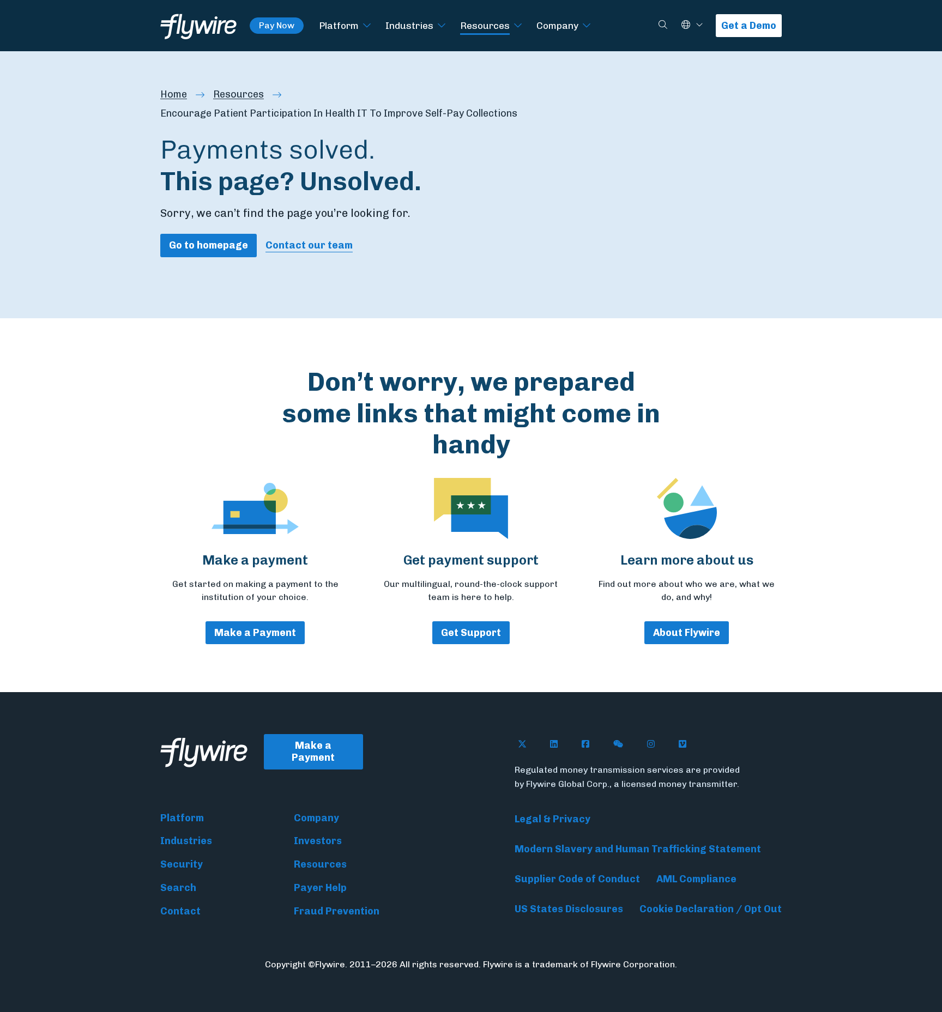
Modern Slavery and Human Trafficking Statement (638, 849)
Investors (318, 841)
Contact (180, 911)
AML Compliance (696, 879)
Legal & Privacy (552, 819)
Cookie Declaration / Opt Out (710, 909)
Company (557, 25)
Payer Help (320, 888)
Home (173, 94)
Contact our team (309, 245)
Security (181, 864)
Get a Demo (748, 26)
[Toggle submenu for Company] (586, 26)
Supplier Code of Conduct (577, 879)
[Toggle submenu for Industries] (441, 26)
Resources (485, 25)
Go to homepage (208, 245)
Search (178, 888)
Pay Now (276, 25)
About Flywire (686, 633)
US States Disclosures (569, 909)
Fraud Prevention (336, 911)
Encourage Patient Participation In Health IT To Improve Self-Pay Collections (338, 113)
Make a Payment (255, 633)
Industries (409, 25)
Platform (339, 25)
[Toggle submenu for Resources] (517, 26)
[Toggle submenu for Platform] (366, 26)
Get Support (471, 633)
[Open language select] (699, 25)
